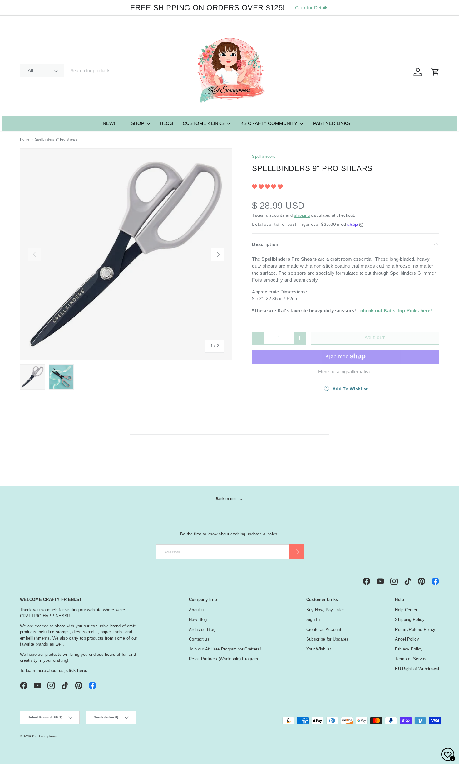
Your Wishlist (318, 649)
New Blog (198, 619)
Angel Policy (407, 639)
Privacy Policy (408, 649)
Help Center (406, 609)
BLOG (166, 123)
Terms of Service (411, 658)
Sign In (313, 619)
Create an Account (323, 629)
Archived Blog (202, 629)
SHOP (137, 123)
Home (24, 139)
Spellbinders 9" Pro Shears (56, 139)
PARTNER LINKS (331, 123)
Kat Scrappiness (44, 736)
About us (197, 609)
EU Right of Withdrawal (417, 668)
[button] (268, 186)
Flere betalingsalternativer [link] (345, 371)
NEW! (109, 123)
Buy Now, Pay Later (325, 609)
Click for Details (312, 7)
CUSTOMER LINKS (204, 123)
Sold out (375, 338)
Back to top (226, 498)
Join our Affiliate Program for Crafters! (225, 649)
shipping (302, 215)
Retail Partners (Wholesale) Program (223, 658)
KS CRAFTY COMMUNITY (268, 123)
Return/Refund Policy (415, 629)
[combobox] (89, 70)
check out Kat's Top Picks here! (396, 310)
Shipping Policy (410, 619)
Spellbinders (263, 156)
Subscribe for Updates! (328, 639)
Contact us (199, 639)
